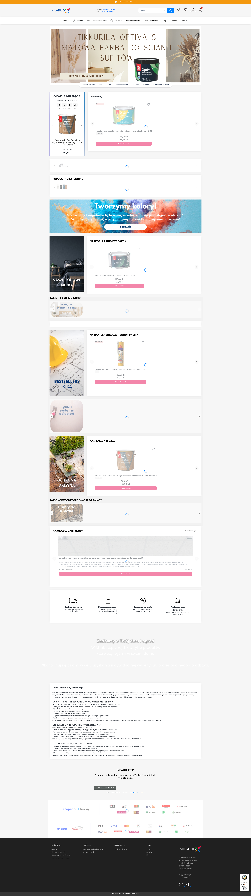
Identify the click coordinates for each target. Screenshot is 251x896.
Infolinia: (106, 9)
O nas (148, 849)
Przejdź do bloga (190, 531)
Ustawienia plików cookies (59, 855)
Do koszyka (119, 286)
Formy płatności (88, 852)
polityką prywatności (139, 792)
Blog (147, 855)
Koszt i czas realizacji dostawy (93, 849)
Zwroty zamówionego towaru (60, 858)
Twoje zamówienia (121, 849)
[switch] (244, 888)
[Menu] (248, 875)
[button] (170, 10)
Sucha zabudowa (66, 569)
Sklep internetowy (124, 894)
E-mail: (106, 11)
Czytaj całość (125, 574)
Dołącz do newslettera (105, 788)
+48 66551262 (183, 878)
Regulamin (54, 849)
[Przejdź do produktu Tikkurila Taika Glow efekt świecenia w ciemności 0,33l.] (119, 260)
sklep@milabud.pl (185, 875)
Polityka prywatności (58, 852)
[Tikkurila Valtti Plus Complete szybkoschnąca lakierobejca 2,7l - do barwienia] (67, 124)
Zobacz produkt (124, 144)
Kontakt (149, 852)
